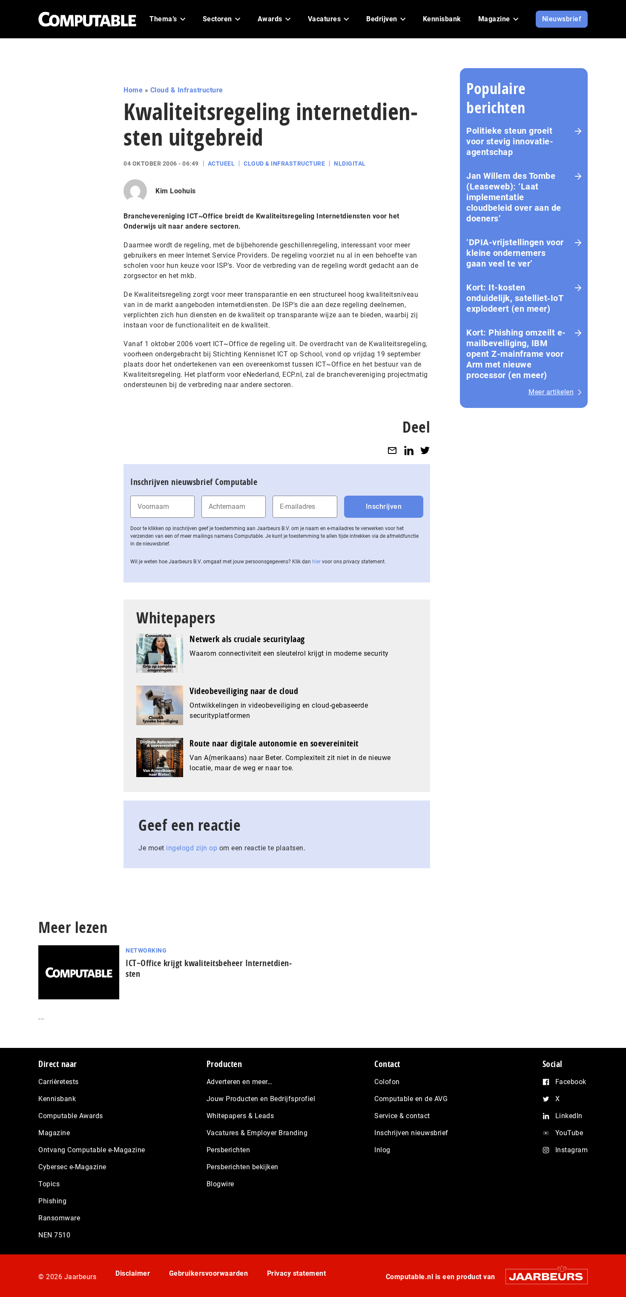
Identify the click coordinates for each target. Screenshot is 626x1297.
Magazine (54, 1133)
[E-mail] (392, 450)
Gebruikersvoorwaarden (208, 1273)
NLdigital (350, 163)
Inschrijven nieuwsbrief (411, 1133)
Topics (49, 1184)
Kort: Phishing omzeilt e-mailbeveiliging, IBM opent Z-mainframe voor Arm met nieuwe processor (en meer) (516, 353)
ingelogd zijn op (191, 848)
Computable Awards (70, 1116)
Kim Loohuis (175, 191)
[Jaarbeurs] (542, 1276)
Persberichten (228, 1150)
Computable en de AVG (411, 1099)
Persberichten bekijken (243, 1167)
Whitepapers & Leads (240, 1116)
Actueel (221, 163)
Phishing (52, 1201)
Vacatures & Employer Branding (257, 1133)
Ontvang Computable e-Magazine (91, 1150)
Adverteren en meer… (240, 1082)
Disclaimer (132, 1273)
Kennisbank (57, 1099)
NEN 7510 (54, 1235)
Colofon (387, 1082)
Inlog (382, 1150)
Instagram (571, 1150)
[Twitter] (425, 450)
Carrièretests (58, 1082)
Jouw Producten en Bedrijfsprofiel (261, 1099)
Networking (146, 950)
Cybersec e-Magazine (72, 1167)
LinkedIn (569, 1116)
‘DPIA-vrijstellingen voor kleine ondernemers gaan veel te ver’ (515, 253)
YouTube (569, 1133)
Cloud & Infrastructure (186, 90)
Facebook (570, 1082)
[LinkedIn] (409, 450)
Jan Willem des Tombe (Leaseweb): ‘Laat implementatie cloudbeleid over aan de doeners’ (513, 197)
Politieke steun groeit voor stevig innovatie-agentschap (509, 141)
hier (316, 562)
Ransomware (59, 1218)
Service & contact (402, 1116)
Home (133, 90)
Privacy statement (296, 1273)
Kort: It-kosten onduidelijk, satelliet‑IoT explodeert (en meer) (514, 298)
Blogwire (220, 1184)
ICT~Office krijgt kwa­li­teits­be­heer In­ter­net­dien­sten (209, 968)
